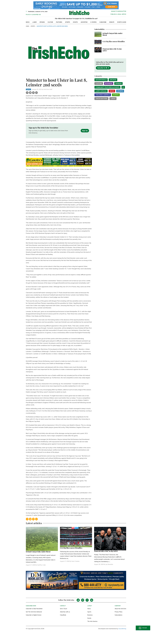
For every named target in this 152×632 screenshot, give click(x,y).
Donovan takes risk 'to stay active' (112, 50)
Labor (34, 22)
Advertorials (101, 80)
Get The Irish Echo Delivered (34, 612)
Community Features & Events (107, 87)
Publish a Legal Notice (118, 14)
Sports (67, 22)
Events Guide (121, 22)
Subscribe (102, 22)
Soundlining (122, 628)
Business (108, 83)
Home (27, 26)
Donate (111, 22)
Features (59, 22)
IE (123, 87)
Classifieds (63, 615)
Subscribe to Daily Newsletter (34, 608)
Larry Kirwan (101, 91)
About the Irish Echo (120, 608)
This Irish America (103, 95)
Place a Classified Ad (33, 14)
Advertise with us (65, 612)
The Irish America (92, 621)
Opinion (42, 22)
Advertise (84, 22)
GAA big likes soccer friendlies (114, 41)
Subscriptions (118, 615)
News (28, 22)
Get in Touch (63, 608)
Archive (113, 80)
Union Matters (101, 98)
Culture (50, 22)
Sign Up (85, 130)
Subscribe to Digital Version (33, 615)
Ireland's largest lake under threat (112, 34)
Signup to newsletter (118, 11)
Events (75, 22)
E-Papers (94, 22)
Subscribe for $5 (102, 68)
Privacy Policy (118, 612)
